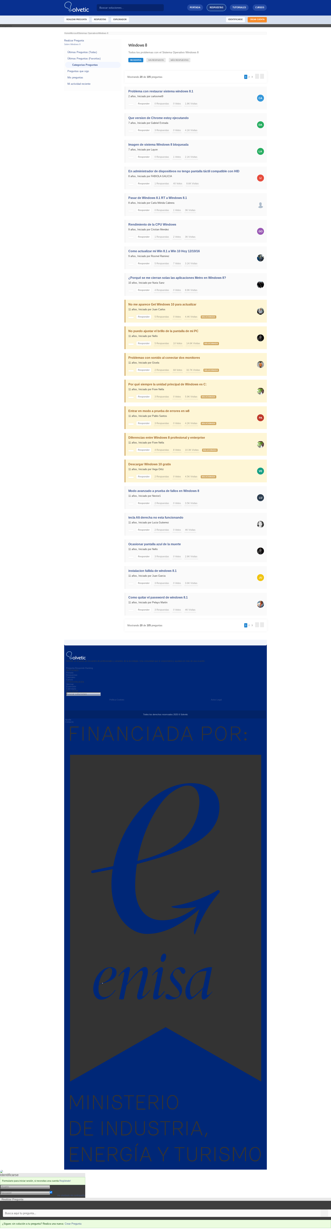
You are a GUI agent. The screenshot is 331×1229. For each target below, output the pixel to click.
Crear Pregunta (73, 1223)
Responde (80, 668)
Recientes (135, 60)
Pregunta (70, 668)
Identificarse (235, 19)
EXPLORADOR (120, 19)
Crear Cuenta (257, 19)
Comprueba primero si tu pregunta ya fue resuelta (30, 1205)
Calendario (71, 689)
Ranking (89, 668)
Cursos (259, 7)
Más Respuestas (179, 60)
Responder (144, 103)
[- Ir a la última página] (262, 76)
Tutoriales (239, 7)
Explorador (71, 686)
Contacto (69, 722)
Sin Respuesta (156, 60)
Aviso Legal (216, 700)
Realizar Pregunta (76, 19)
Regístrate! (65, 1181)
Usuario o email (59, 1186)
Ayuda (68, 719)
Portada (195, 7)
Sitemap (70, 684)
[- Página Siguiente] (257, 76)
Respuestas (216, 7)
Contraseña (57, 1189)
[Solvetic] (80, 7)
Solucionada (208, 317)
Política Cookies (116, 700)
